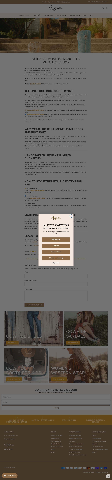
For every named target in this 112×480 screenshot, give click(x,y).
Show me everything (56, 258)
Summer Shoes (56, 252)
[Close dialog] (71, 216)
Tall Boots (56, 245)
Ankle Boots (56, 239)
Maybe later (56, 263)
